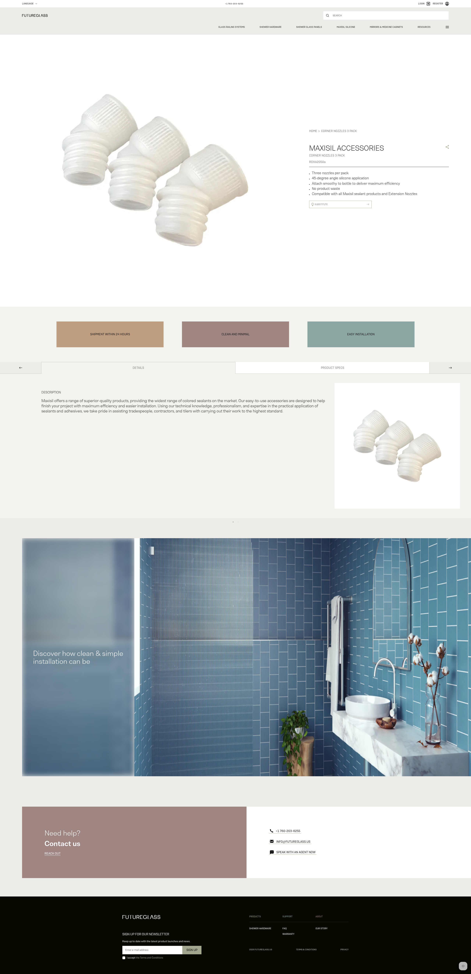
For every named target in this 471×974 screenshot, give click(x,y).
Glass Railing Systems (231, 27)
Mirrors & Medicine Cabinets (386, 27)
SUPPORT (287, 916)
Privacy (344, 949)
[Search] (327, 15)
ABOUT (319, 916)
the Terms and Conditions (149, 957)
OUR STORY (321, 928)
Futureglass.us (260, 949)
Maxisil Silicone (346, 27)
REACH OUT (53, 853)
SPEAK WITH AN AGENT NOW (296, 852)
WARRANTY (288, 934)
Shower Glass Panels (309, 27)
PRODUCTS (255, 916)
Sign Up (191, 950)
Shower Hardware (270, 27)
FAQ (284, 928)
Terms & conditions (306, 949)
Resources (424, 27)
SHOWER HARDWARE (260, 928)
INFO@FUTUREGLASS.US (293, 842)
